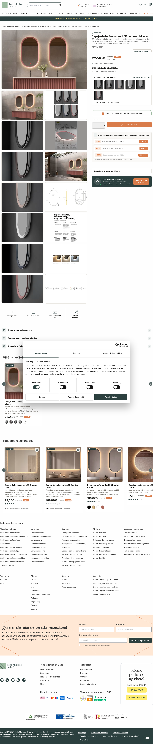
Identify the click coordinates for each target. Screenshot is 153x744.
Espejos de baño (30, 26)
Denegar (42, 397)
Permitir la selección (76, 397)
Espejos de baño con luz (72, 565)
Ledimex (97, 33)
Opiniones (44, 673)
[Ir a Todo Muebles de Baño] (16, 666)
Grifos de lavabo (99, 536)
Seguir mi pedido (88, 684)
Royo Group (36, 602)
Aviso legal (82, 733)
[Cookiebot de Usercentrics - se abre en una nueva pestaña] (117, 345)
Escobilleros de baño (132, 547)
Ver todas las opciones (141, 77)
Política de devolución (131, 736)
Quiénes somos (47, 669)
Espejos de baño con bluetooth (74, 536)
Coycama (35, 591)
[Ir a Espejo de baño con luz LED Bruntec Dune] (22, 464)
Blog (42, 684)
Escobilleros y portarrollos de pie (137, 554)
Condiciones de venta (89, 736)
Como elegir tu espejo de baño (105, 580)
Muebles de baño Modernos (11, 533)
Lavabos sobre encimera (41, 536)
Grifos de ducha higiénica (103, 551)
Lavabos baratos (37, 540)
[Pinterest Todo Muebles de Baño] (19, 681)
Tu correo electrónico (88, 635)
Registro (84, 673)
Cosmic (34, 605)
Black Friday (66, 583)
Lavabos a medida (38, 547)
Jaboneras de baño (132, 551)
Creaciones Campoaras (40, 594)
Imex (33, 587)
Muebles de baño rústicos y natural (14, 536)
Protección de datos (99, 733)
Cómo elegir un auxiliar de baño (105, 583)
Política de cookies (120, 733)
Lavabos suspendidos (40, 558)
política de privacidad (103, 645)
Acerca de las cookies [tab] (112, 353)
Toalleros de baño (131, 533)
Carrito (83, 677)
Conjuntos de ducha (101, 547)
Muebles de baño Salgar (9, 551)
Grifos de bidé (99, 558)
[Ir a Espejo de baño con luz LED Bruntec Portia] (105, 464)
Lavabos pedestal (38, 551)
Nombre (82, 624)
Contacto (44, 680)
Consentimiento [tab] (40, 354)
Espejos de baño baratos (72, 554)
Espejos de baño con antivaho (74, 551)
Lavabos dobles (37, 562)
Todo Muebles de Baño (12, 26)
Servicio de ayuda (137, 697)
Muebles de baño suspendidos (12, 558)
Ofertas (65, 580)
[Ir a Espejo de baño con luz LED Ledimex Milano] (22, 381)
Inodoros (3, 580)
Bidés (2, 583)
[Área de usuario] (145, 5)
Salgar (33, 580)
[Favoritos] (140, 5)
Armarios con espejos (71, 540)
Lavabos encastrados (39, 554)
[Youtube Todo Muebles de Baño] (13, 681)
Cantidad (95, 120)
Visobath (34, 583)
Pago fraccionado (69, 587)
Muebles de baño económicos (12, 562)
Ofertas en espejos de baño (73, 562)
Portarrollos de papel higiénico (136, 544)
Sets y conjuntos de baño (134, 536)
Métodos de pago (110, 736)
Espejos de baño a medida (72, 558)
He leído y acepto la (96, 645)
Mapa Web (84, 740)
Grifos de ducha (99, 533)
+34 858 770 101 (136, 690)
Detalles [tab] (76, 353)
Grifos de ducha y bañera (103, 544)
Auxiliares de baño (7, 565)
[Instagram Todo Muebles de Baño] (8, 681)
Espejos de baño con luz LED (51, 26)
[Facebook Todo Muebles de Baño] (2, 681)
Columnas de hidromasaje (103, 540)
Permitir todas (111, 397)
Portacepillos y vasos (132, 540)
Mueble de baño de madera (11, 547)
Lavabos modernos (38, 533)
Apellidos (120, 624)
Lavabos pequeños (38, 544)
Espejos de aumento (70, 533)
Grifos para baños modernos (104, 554)
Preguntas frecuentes (50, 677)
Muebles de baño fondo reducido (13, 554)
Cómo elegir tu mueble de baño (105, 587)
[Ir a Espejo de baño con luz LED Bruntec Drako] (63, 464)
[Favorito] (37, 450)
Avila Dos (34, 598)
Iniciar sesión (86, 669)
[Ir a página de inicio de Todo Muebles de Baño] (13, 5)
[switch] (63, 387)
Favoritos (84, 680)
